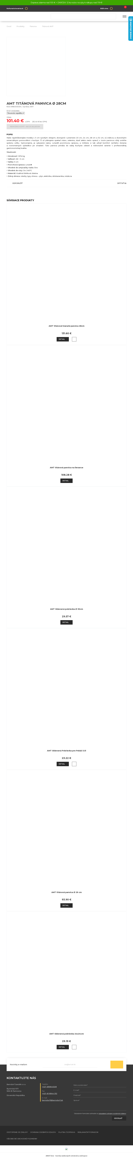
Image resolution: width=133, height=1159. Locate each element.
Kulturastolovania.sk (15, 8)
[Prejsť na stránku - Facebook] (120, 1136)
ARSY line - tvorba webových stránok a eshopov (66, 1156)
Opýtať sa (121, 183)
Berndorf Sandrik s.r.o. (25, 16)
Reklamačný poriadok (88, 1132)
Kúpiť (74, 339)
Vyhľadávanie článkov (83, 16)
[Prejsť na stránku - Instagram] (124, 1136)
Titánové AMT (47, 26)
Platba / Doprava (66, 1132)
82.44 (35, 122)
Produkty (20, 26)
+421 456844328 (49, 1087)
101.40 (13, 120)
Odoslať (116, 1064)
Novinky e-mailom (18, 1064)
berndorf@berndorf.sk (52, 1100)
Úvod (9, 26)
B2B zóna (104, 8)
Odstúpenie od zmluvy (17, 1132)
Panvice (33, 26)
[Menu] (124, 16)
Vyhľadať (113, 16)
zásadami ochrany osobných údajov (112, 1113)
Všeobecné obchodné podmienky (22, 1139)
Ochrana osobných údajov (43, 1132)
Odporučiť (17, 183)
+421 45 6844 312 (49, 1093)
